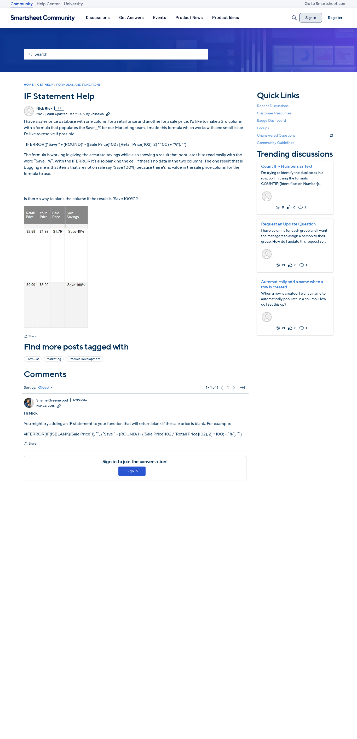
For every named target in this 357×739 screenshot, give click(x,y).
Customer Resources (274, 113)
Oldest (44, 387)
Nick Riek (44, 108)
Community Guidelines (275, 142)
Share (30, 336)
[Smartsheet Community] (42, 17)
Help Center (48, 4)
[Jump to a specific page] (242, 387)
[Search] (294, 17)
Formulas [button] (32, 359)
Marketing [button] (54, 359)
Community (21, 4)
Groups (263, 128)
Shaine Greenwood (52, 400)
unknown (97, 114)
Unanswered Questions (295, 135)
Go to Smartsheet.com (325, 4)
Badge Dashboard (271, 120)
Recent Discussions (273, 105)
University (73, 4)
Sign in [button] (132, 471)
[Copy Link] (108, 114)
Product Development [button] (84, 359)
